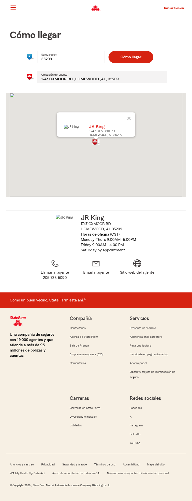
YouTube (135, 442)
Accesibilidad (131, 464)
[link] (96, 270)
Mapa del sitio (155, 464)
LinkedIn (135, 434)
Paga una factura (140, 345)
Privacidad (48, 464)
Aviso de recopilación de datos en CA (76, 473)
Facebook (136, 407)
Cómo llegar (130, 57)
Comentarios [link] (78, 363)
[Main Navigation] (13, 7)
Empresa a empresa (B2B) (86, 354)
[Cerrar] (129, 118)
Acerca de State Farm (84, 336)
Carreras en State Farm (85, 407)
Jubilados (76, 425)
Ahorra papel (138, 363)
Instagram (136, 425)
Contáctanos (78, 327)
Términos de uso (104, 464)
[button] (96, 142)
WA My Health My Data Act (27, 473)
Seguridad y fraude (74, 464)
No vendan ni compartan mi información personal (138, 473)
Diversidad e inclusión (83, 416)
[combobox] (71, 57)
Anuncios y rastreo (22, 464)
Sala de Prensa (79, 345)
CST (114, 234)
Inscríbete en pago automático (149, 354)
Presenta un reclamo (143, 327)
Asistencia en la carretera (146, 336)
